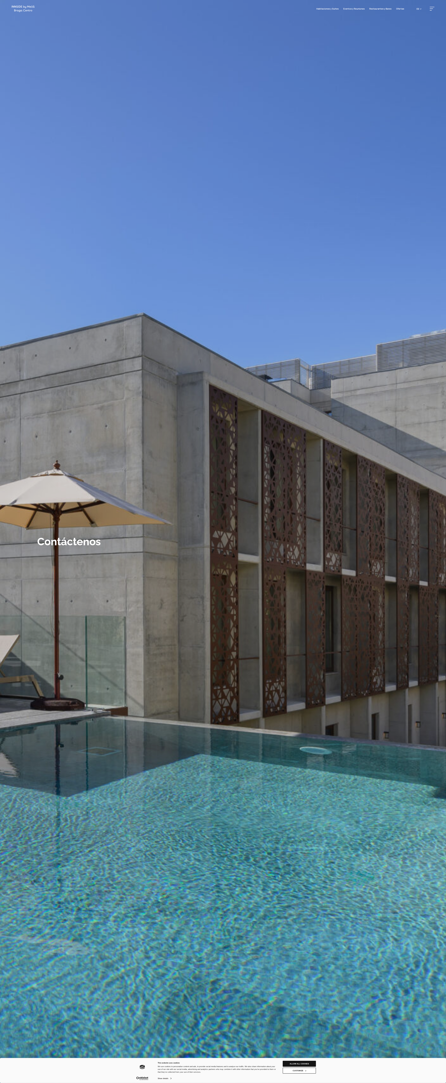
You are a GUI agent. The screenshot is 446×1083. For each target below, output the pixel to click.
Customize (298, 1070)
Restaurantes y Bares (380, 8)
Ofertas (400, 8)
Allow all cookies (299, 1064)
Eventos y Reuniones (354, 8)
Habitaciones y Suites (327, 8)
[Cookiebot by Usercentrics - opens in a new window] (142, 1078)
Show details (163, 1078)
